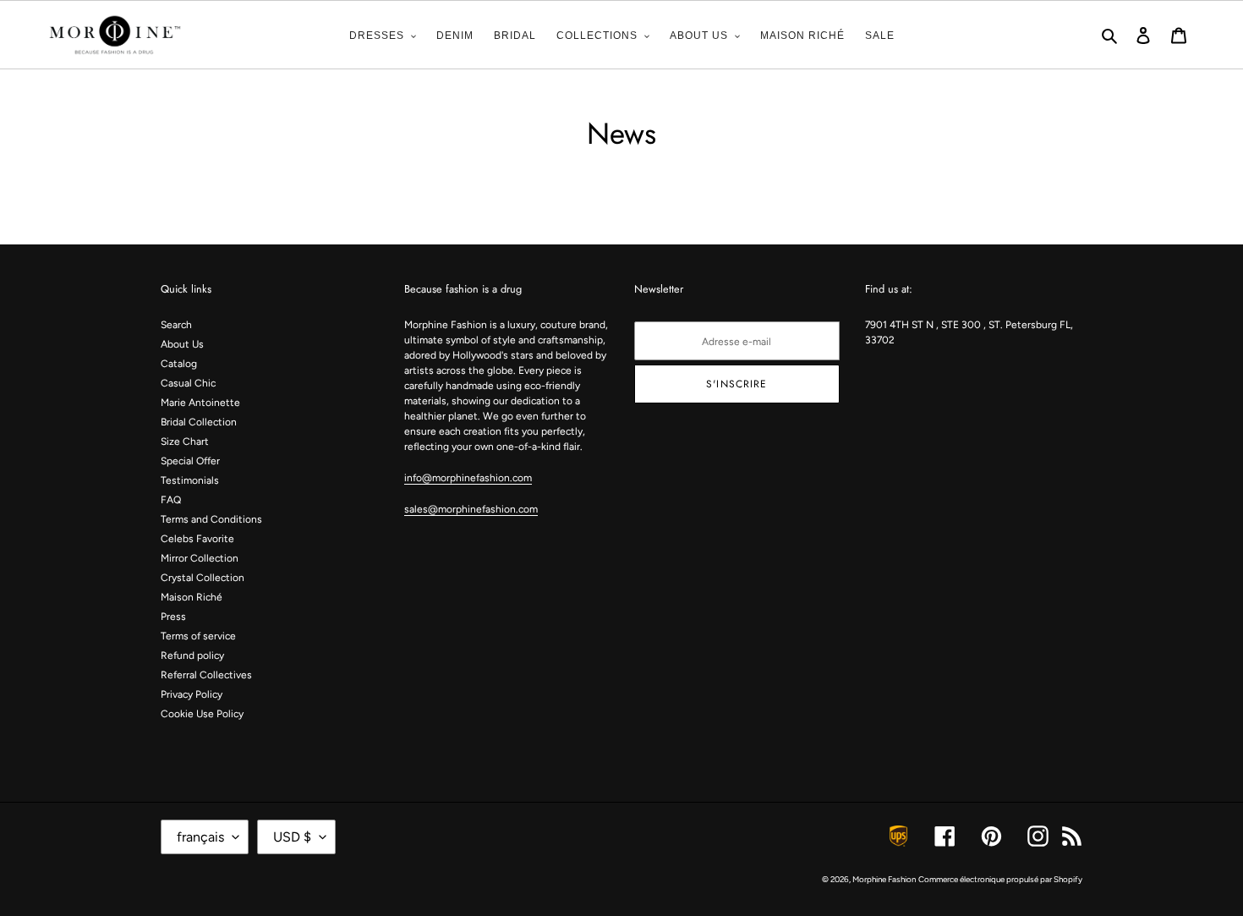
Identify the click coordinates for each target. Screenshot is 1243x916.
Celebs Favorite (197, 539)
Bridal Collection (199, 422)
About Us (182, 344)
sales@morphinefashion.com (471, 509)
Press (173, 617)
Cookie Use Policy (202, 714)
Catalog (179, 364)
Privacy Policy (191, 694)
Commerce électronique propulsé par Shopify (1000, 879)
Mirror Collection (199, 558)
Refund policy (192, 655)
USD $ (292, 837)
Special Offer (190, 461)
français (200, 837)
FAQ (171, 500)
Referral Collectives (206, 675)
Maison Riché (191, 597)
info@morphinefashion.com (468, 478)
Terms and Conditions (211, 519)
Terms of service (198, 636)
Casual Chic (188, 383)
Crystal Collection (202, 578)
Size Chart (185, 441)
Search (176, 325)
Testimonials (190, 480)
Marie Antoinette (200, 403)
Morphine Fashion (884, 879)
